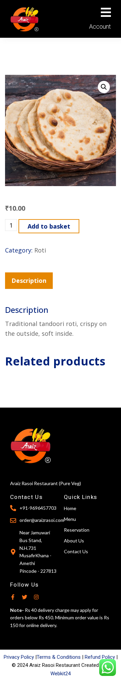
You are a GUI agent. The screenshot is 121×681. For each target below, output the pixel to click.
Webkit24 (60, 674)
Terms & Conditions (59, 657)
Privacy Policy (19, 657)
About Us (74, 540)
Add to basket (49, 226)
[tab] (29, 280)
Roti (40, 250)
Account (100, 26)
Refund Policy (100, 657)
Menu (70, 519)
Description (28, 280)
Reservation (76, 530)
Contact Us (76, 551)
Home (70, 508)
